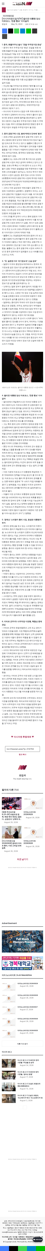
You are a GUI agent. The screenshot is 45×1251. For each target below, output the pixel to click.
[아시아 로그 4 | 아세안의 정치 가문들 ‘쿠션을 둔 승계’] (9, 1063)
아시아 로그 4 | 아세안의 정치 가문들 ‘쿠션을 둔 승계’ (28, 1061)
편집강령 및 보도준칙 (33, 1237)
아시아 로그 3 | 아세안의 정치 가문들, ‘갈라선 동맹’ (28, 1073)
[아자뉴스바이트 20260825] (9, 1033)
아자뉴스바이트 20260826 (28, 1019)
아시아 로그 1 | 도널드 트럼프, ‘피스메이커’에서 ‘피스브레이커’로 (30, 1096)
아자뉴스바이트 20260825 (28, 1030)
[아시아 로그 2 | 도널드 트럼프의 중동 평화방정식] (9, 1086)
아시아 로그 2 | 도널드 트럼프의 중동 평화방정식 (29, 1084)
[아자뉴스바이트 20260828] (33, 832)
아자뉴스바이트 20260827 (28, 1007)
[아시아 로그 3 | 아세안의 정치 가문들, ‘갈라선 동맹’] (9, 1075)
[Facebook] (4, 30)
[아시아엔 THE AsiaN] (22, 3)
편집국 (4, 24)
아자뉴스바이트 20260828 (30, 842)
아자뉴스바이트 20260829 (30, 813)
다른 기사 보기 (22, 1044)
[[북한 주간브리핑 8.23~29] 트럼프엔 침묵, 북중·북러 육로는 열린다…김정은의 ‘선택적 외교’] (12, 803)
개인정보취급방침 (20, 1239)
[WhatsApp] (16, 30)
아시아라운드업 (8, 16)
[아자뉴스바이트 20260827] (9, 1010)
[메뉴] (3, 4)
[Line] (28, 30)
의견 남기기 (22, 859)
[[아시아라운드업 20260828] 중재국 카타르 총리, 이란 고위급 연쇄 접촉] (12, 832)
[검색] (42, 4)
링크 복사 (22, 754)
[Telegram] (22, 30)
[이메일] (34, 30)
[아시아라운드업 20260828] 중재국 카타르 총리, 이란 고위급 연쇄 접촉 (12, 844)
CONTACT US (32, 1239)
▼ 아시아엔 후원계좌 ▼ (22, 737)
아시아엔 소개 (7, 1237)
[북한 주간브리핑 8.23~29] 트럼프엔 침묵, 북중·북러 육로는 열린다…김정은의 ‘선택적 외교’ (12, 817)
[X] (10, 30)
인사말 (15, 1237)
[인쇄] (4, 36)
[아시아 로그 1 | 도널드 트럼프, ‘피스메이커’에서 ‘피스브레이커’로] (9, 1098)
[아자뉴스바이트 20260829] (33, 803)
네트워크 (21, 1237)
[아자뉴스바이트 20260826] (9, 1022)
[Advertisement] (22, 891)
